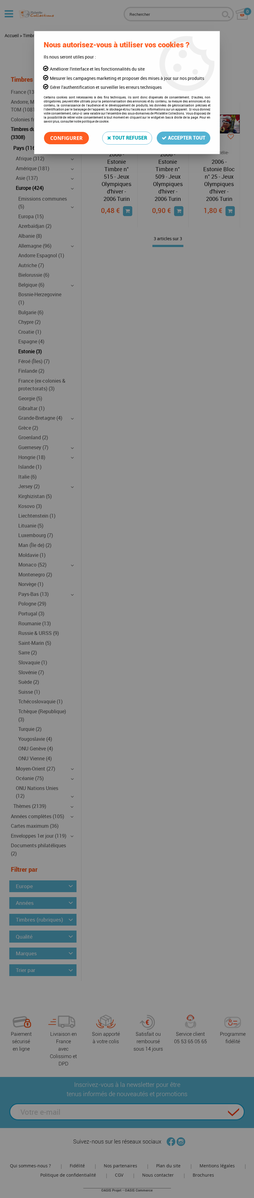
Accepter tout (186, 138)
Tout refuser (129, 138)
